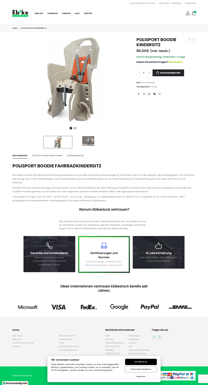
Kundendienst (65, 339)
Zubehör (66, 13)
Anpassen (140, 376)
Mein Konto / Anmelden (170, 3)
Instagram (159, 336)
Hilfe (77, 13)
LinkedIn (149, 94)
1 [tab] (71, 128)
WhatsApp (159, 94)
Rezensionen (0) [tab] (75, 155)
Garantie (109, 339)
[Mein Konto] (188, 13)
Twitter (144, 94)
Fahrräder (53, 13)
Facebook (138, 94)
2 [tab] (75, 128)
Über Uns (39, 13)
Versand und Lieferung (22, 342)
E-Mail (154, 94)
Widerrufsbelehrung (114, 342)
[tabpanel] (73, 79)
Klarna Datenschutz (137, 353)
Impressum (134, 339)
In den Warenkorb (170, 72)
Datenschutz (134, 335)
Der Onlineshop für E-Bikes (142, 3)
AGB (107, 335)
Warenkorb (190, 3)
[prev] (189, 40)
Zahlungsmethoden (68, 350)
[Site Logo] (20, 13)
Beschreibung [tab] (19, 155)
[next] (194, 40)
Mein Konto (17, 335)
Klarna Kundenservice (69, 346)
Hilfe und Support (67, 335)
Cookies (132, 342)
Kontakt (88, 13)
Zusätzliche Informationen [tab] (47, 155)
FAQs (61, 342)
